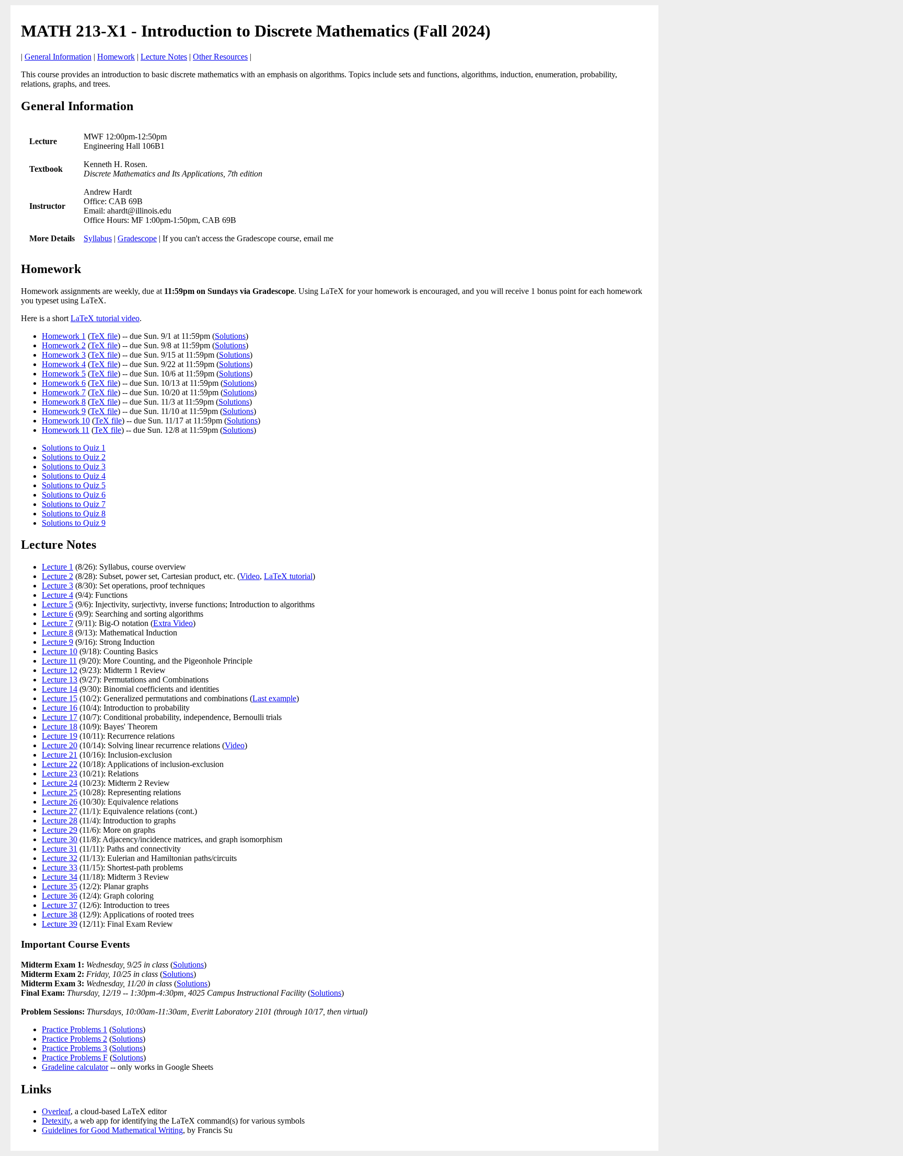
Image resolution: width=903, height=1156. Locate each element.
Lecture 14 (59, 689)
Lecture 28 (59, 820)
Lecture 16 (59, 707)
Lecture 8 (57, 632)
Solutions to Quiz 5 (74, 485)
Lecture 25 (59, 792)
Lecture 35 (59, 886)
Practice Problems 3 (74, 1048)
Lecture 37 (59, 905)
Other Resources (220, 56)
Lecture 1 (57, 566)
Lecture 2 (57, 576)
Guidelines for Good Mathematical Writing (112, 1130)
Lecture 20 (59, 745)
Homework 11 (65, 430)
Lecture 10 (59, 651)
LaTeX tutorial (288, 576)
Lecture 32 (59, 858)
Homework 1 (64, 336)
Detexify (56, 1120)
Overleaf (56, 1111)
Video (250, 576)
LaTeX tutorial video (105, 318)
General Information (58, 56)
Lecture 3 (57, 585)
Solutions (230, 336)
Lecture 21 (59, 754)
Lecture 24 (59, 782)
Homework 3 (64, 354)
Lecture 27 (59, 811)
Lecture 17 (59, 717)
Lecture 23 (59, 773)
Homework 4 (64, 364)
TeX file (104, 336)
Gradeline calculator (75, 1067)
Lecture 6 (57, 613)
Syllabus (98, 238)
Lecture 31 (59, 848)
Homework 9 (64, 411)
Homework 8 (64, 401)
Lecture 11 (59, 660)
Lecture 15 (59, 698)
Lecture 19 (59, 736)
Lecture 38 (59, 914)
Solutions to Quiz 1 (74, 447)
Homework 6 (64, 383)
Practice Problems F (75, 1057)
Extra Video (173, 623)
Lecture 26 (59, 801)
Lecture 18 (59, 726)
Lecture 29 (59, 829)
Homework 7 (64, 392)
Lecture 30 (59, 839)
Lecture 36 (59, 895)
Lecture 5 (57, 604)
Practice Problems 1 (74, 1029)
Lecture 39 (59, 923)
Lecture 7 (57, 623)
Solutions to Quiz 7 (74, 504)
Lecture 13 (59, 679)
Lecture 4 (57, 595)
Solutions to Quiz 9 (74, 522)
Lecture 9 (57, 642)
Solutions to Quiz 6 (74, 494)
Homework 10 (66, 420)
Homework (116, 56)
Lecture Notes (164, 56)
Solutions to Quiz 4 (74, 475)
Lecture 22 (59, 764)
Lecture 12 (59, 670)
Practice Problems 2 (74, 1038)
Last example (274, 698)
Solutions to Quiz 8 (74, 513)
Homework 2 (64, 345)
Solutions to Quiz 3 (74, 466)
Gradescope (137, 238)
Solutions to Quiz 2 (74, 457)
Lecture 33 (59, 867)
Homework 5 (64, 373)
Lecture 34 (59, 876)
